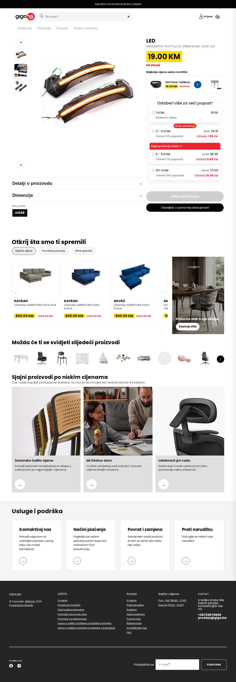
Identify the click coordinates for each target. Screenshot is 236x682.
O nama (62, 600)
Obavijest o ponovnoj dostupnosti (185, 207)
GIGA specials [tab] (83, 251)
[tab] (24, 28)
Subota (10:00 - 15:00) (171, 605)
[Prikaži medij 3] (20, 86)
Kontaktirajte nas (137, 628)
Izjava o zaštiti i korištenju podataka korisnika (84, 623)
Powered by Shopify (21, 605)
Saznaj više (188, 326)
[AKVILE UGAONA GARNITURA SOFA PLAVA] (135, 275)
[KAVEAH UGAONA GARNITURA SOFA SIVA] (36, 275)
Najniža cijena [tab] (23, 251)
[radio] (185, 115)
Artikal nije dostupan (184, 196)
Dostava (132, 609)
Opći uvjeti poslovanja (71, 609)
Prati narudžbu (135, 605)
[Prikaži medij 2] (20, 70)
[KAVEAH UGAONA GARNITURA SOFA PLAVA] (85, 275)
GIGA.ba (30, 601)
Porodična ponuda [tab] (53, 251)
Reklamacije (134, 623)
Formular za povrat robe (72, 614)
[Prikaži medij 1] (20, 55)
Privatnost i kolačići (69, 605)
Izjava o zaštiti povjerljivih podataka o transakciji (86, 628)
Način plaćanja (136, 614)
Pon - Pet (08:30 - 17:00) (172, 600)
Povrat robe (134, 619)
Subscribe (214, 664)
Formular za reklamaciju (72, 619)
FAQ (129, 632)
